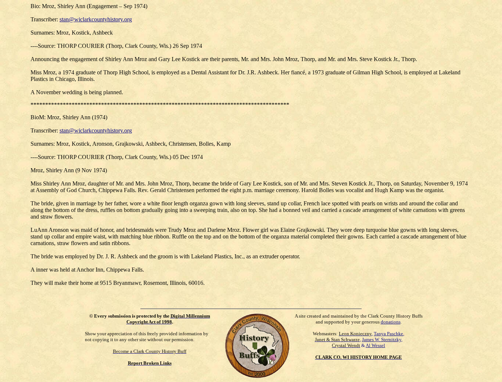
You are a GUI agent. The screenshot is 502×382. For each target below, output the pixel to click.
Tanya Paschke (388, 333)
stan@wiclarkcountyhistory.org (96, 19)
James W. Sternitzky (381, 339)
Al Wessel (375, 345)
